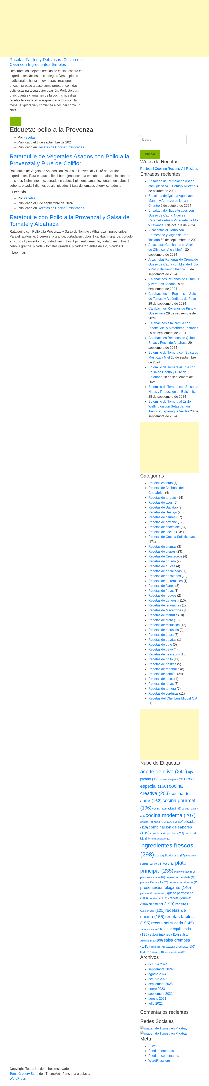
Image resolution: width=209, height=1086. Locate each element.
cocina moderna (171, 815)
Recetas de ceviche (162, 522)
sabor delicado (151, 929)
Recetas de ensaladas (164, 576)
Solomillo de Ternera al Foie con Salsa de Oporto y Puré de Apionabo (171, 372)
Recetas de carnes (162, 517)
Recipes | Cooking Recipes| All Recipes (169, 168)
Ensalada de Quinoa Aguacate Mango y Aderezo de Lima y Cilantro (170, 200)
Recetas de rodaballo (163, 669)
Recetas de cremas (162, 546)
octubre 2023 (157, 979)
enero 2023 (156, 989)
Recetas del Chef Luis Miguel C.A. (173, 698)
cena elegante (172, 779)
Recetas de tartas (161, 683)
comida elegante (160, 838)
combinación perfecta (167, 833)
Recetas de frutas (161, 590)
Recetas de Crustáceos (165, 556)
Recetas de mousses (163, 630)
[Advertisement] (104, 28)
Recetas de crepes (162, 551)
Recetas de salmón (162, 674)
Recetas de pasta (161, 634)
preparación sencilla (154, 882)
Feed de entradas (161, 1051)
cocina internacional (166, 808)
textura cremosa (180, 946)
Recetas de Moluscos (164, 625)
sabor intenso (164, 934)
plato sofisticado (152, 877)
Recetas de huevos (162, 595)
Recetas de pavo (160, 649)
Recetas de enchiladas (165, 571)
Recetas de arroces (162, 497)
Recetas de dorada (162, 561)
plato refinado (184, 871)
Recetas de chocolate (164, 527)
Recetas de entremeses (165, 581)
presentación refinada (153, 893)
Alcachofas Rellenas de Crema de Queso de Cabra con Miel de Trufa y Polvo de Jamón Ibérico (173, 264)
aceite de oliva (163, 771)
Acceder (154, 1046)
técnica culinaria (175, 952)
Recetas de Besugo (162, 512)
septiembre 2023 (160, 984)
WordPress (18, 1078)
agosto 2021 (157, 998)
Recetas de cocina (161, 532)
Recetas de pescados (164, 654)
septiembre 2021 (160, 993)
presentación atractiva (183, 882)
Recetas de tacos (160, 679)
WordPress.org (159, 1060)
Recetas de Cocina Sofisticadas (61, 147)
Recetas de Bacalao (163, 507)
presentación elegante (165, 887)
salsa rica (158, 947)
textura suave (152, 952)
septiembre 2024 (160, 969)
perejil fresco (164, 863)
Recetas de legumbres (164, 605)
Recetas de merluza (162, 615)
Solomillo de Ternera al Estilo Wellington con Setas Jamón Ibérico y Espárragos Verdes (169, 406)
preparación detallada (180, 877)
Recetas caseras (160, 483)
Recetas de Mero (160, 620)
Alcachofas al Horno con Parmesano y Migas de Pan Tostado (168, 235)
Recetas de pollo (160, 659)
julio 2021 (155, 1003)
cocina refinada (153, 821)
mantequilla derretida (170, 855)
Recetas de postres (162, 664)
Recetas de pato (160, 644)
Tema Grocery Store (24, 1073)
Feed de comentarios (163, 1055)
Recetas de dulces (161, 566)
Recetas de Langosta (163, 600)
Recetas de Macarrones (165, 610)
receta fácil (159, 898)
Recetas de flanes (161, 585)
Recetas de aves (160, 502)
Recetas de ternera (162, 688)
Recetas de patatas (162, 639)
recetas (30, 137)
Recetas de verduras (163, 693)
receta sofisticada (172, 923)
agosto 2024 (157, 974)
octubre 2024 (157, 964)
